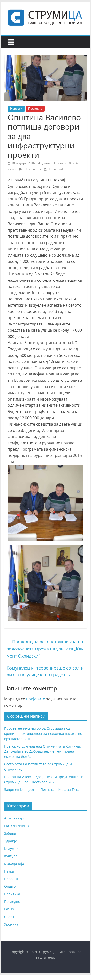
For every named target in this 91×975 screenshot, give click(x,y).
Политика (12, 894)
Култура (10, 856)
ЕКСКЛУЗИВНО (16, 825)
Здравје (10, 841)
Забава (10, 833)
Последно (35, 108)
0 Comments (32, 169)
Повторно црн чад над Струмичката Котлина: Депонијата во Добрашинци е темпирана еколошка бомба (42, 751)
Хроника (11, 924)
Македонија (14, 863)
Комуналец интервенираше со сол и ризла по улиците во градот (45, 671)
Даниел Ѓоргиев (54, 163)
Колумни (11, 848)
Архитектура (14, 818)
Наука (9, 871)
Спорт (9, 916)
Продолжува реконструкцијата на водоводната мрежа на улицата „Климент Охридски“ (45, 649)
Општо (10, 886)
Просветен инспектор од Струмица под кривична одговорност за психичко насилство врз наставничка (43, 733)
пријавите (35, 699)
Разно (9, 909)
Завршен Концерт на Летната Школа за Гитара (43, 789)
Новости (16, 108)
